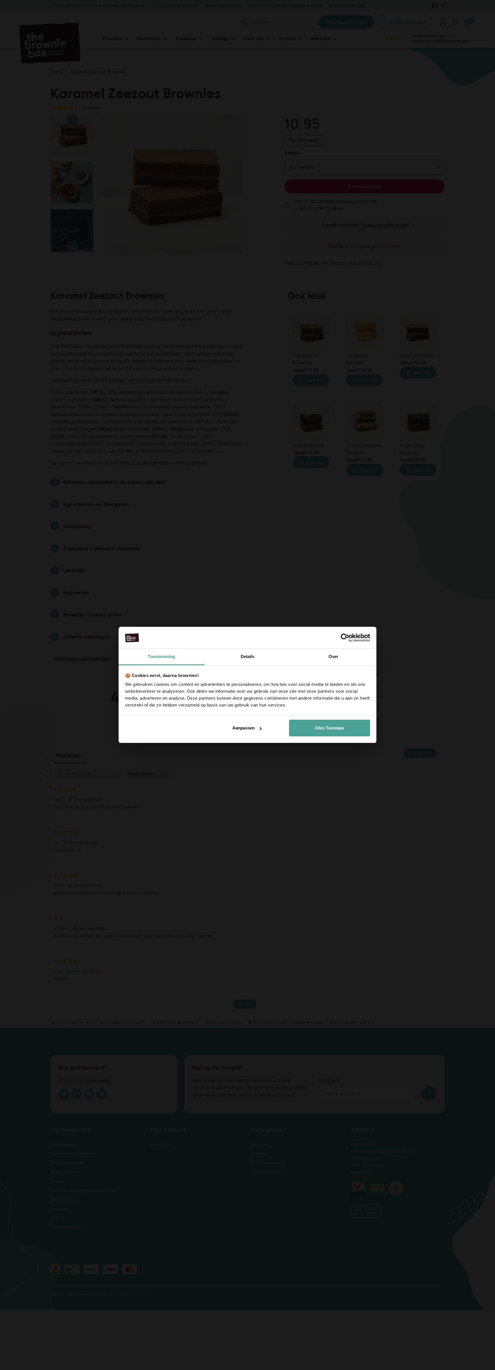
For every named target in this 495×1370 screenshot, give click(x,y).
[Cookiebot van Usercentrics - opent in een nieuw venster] (345, 638)
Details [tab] (248, 656)
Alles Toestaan (329, 727)
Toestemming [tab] (161, 656)
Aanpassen (243, 727)
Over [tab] (333, 656)
